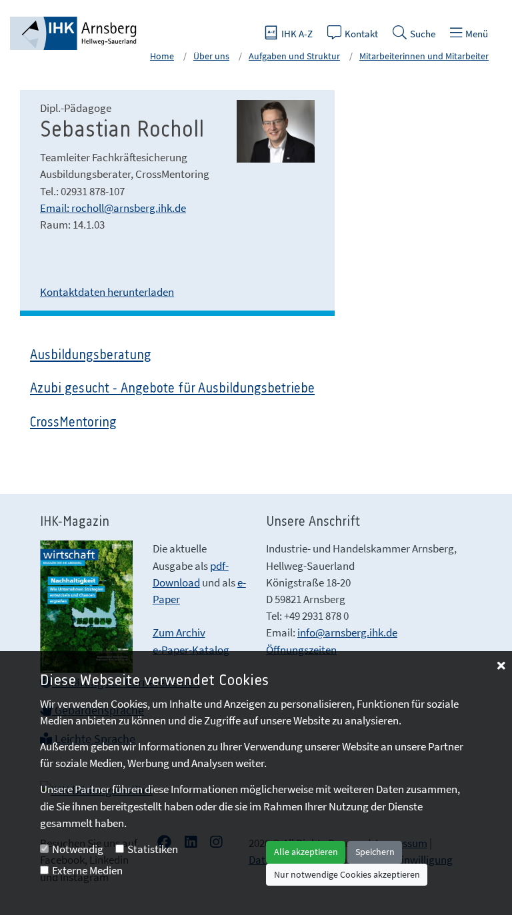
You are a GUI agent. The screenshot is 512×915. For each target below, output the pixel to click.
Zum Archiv (179, 632)
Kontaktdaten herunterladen (107, 292)
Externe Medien (87, 870)
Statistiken (152, 849)
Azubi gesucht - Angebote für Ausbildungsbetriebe (172, 389)
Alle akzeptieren (306, 852)
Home (162, 56)
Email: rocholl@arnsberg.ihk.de (113, 208)
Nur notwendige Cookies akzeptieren (347, 874)
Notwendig (77, 849)
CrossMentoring (73, 423)
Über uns (211, 56)
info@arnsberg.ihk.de (347, 632)
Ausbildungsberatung (90, 356)
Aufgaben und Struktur (294, 56)
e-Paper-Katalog (191, 649)
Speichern (375, 852)
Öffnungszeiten (301, 649)
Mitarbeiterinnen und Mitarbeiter (424, 56)
